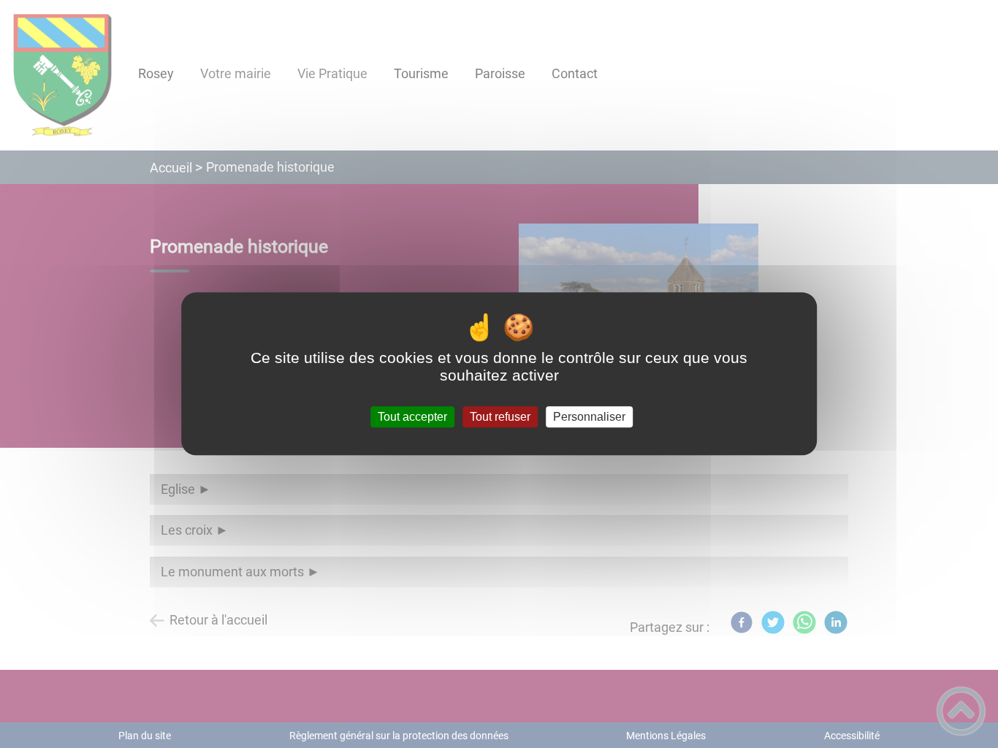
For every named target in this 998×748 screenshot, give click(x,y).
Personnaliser (589, 417)
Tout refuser (500, 417)
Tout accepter (412, 417)
